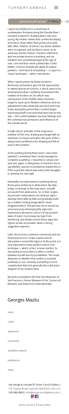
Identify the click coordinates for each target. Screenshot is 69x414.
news (10, 312)
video (11, 370)
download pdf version (32, 21)
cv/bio (11, 321)
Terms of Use (26, 404)
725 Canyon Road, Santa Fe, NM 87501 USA (31, 388)
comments (13, 341)
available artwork (17, 350)
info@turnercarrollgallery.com (42, 392)
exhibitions (14, 360)
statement (13, 331)
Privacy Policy (43, 404)
